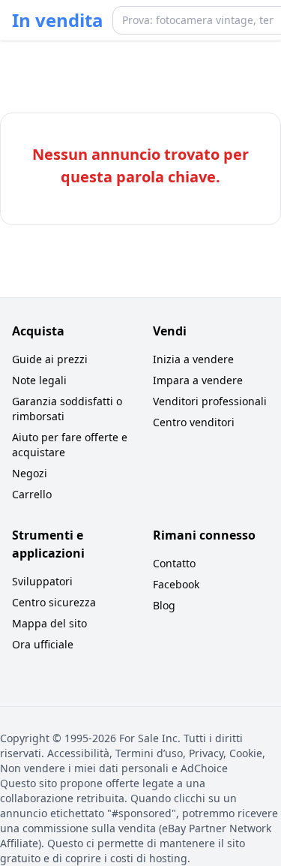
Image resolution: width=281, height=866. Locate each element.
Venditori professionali (210, 401)
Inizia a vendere (193, 359)
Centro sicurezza (54, 602)
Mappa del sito (49, 623)
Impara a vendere (198, 380)
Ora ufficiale (42, 644)
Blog (164, 605)
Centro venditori (194, 422)
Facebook (176, 584)
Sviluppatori (42, 581)
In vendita (57, 20)
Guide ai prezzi (50, 359)
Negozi (29, 473)
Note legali (39, 380)
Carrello (32, 494)
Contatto (174, 563)
